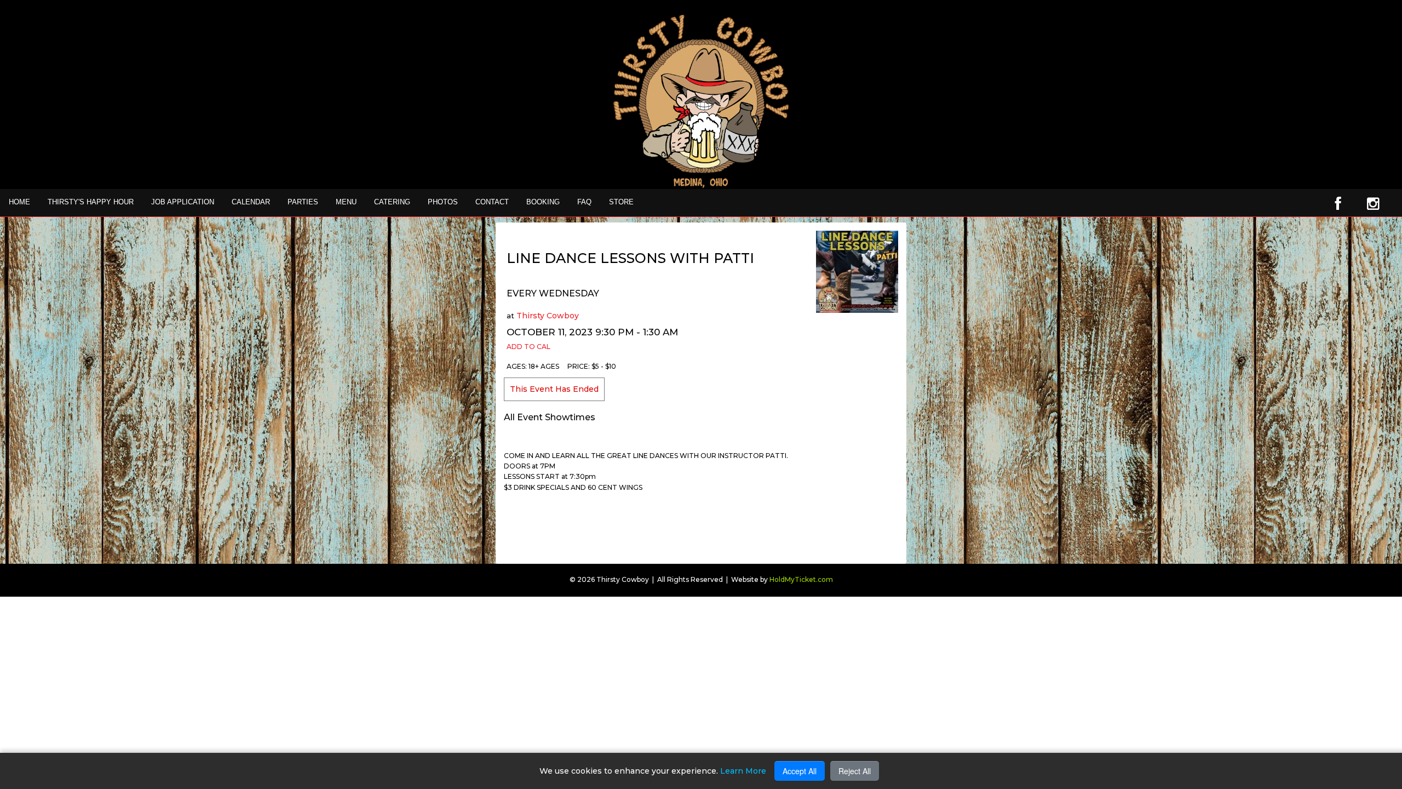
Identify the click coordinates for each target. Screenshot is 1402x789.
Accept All (800, 770)
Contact (492, 202)
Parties (303, 202)
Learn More (743, 771)
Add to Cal (528, 346)
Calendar (251, 202)
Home (19, 202)
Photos (443, 202)
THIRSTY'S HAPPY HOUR (91, 202)
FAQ (584, 202)
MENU (346, 202)
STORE (621, 202)
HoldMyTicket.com (801, 579)
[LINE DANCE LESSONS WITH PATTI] (857, 271)
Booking (543, 202)
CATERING (392, 202)
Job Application (182, 202)
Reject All (854, 770)
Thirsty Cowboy (547, 316)
